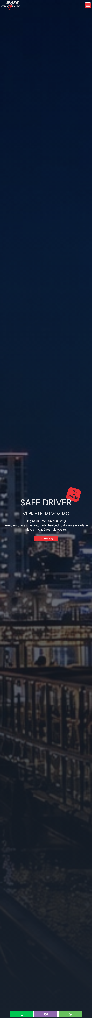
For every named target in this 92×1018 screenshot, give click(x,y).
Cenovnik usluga (47, 538)
